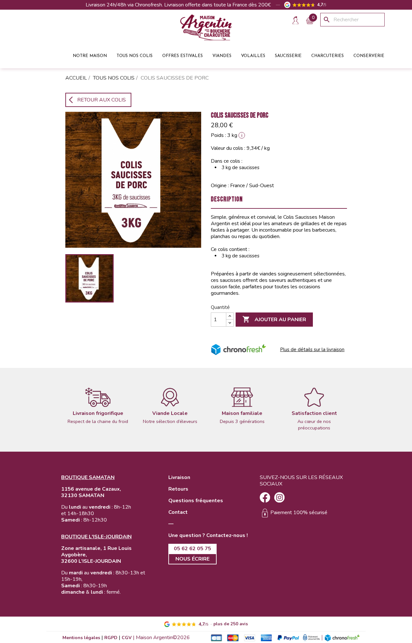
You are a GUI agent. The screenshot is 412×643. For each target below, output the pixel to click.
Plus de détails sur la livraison (312, 349)
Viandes (221, 55)
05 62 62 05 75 (192, 548)
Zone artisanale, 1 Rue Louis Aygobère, (96, 551)
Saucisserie (288, 55)
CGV (127, 638)
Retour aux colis (101, 99)
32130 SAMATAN (82, 495)
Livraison (179, 477)
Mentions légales (81, 638)
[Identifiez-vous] (295, 20)
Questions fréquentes (195, 500)
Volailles (253, 55)
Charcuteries (327, 55)
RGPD (110, 638)
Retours (178, 489)
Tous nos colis (135, 55)
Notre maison (90, 55)
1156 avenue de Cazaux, (91, 489)
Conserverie (368, 55)
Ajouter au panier (274, 319)
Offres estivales (182, 55)
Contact (178, 512)
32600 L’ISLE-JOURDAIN (91, 561)
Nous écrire (192, 558)
